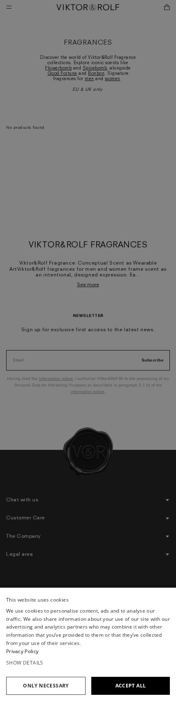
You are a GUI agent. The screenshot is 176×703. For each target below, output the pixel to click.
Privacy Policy (22, 651)
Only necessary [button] (46, 685)
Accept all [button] (130, 685)
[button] (88, 663)
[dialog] (88, 645)
